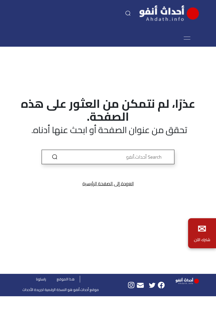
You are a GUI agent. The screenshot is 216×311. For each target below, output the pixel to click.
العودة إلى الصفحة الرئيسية (108, 183)
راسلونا (41, 279)
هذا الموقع (66, 279)
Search (54, 157)
